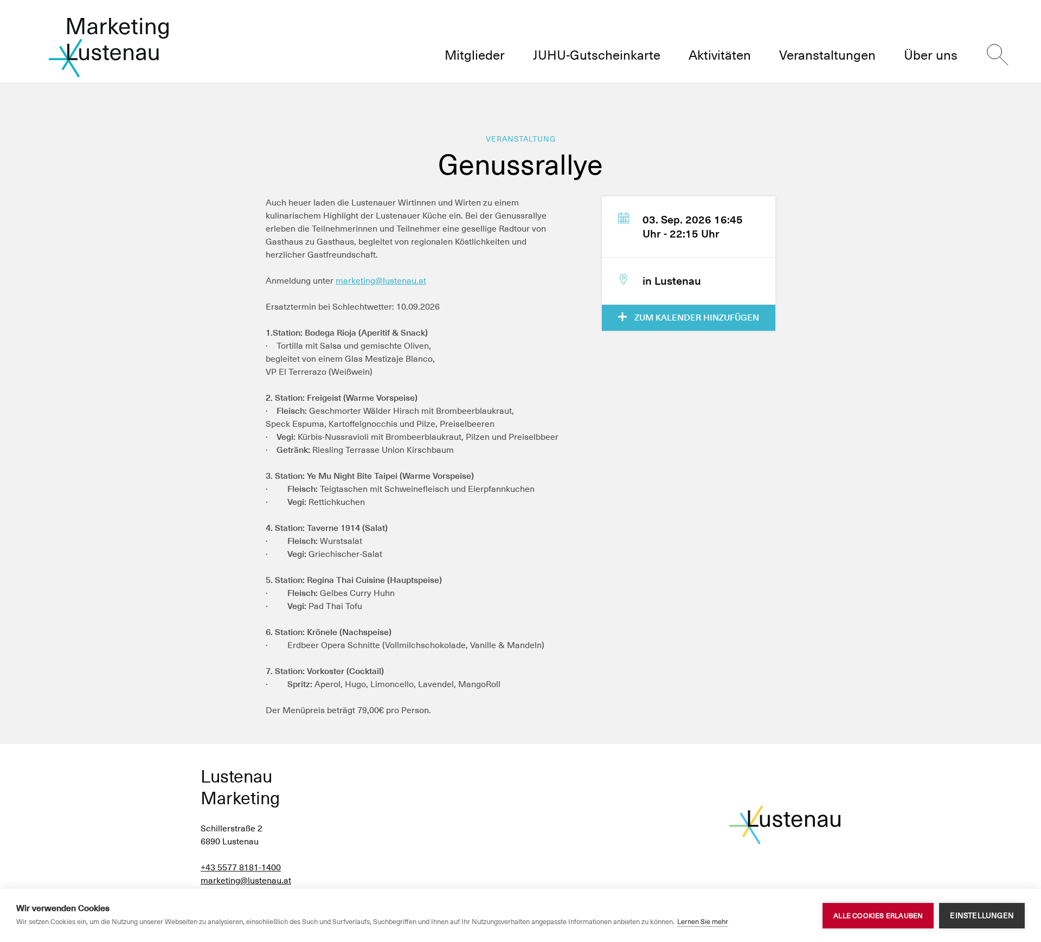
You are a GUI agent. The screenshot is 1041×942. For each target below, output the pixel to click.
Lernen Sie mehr (702, 921)
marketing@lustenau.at (381, 280)
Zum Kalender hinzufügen (695, 317)
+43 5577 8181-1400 (241, 867)
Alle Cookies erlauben (878, 915)
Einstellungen (982, 915)
